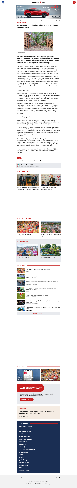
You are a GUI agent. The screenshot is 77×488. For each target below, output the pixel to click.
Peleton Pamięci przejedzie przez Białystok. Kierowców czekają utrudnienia (42, 282)
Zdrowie (21, 467)
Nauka (27, 291)
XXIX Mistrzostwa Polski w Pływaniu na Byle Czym (47, 258)
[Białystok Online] (38, 2)
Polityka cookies (44, 481)
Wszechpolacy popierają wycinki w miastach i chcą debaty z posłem (50, 20)
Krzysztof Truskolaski (44, 160)
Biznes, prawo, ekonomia (25, 426)
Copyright (28, 483)
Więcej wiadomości (37, 313)
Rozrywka (21, 457)
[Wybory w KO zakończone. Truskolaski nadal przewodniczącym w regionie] (52, 180)
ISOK (51, 478)
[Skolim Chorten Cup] (27, 250)
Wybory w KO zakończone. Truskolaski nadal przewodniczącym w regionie (50, 188)
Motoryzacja (22, 447)
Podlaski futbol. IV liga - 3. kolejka (34, 276)
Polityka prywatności (34, 481)
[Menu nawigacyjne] (74, 2)
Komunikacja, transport (25, 439)
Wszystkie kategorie (24, 470)
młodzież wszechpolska (32, 160)
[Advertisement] (38, 203)
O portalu (19, 478)
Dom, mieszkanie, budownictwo (27, 429)
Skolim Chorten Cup (23, 257)
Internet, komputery (24, 436)
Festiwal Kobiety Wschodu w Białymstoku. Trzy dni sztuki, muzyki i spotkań (43, 308)
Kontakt (42, 478)
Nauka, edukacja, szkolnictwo (27, 449)
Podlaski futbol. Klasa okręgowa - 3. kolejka (37, 295)
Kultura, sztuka (23, 441)
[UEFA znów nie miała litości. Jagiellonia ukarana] (28, 227)
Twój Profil (57, 478)
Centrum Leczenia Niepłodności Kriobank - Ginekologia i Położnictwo (36, 412)
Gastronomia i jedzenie (25, 431)
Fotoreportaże (23, 241)
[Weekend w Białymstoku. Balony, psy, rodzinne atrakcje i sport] (52, 227)
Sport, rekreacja (23, 460)
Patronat (32, 478)
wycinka (23, 160)
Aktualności (32, 20)
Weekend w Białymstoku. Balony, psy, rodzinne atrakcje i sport (51, 235)
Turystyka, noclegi (24, 462)
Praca (36, 478)
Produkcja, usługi (23, 452)
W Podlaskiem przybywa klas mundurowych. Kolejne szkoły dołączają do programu (41, 288)
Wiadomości (26, 20)
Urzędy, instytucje (23, 465)
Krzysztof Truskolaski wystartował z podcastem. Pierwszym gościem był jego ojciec (28, 188)
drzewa (19, 160)
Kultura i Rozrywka (29, 310)
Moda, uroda (22, 444)
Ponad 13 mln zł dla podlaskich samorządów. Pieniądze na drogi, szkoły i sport (42, 301)
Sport (27, 271)
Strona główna (20, 20)
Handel (21, 434)
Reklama (21, 454)
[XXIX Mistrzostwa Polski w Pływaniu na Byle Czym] (50, 250)
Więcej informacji (23, 416)
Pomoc (47, 478)
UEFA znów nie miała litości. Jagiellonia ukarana (25, 235)
